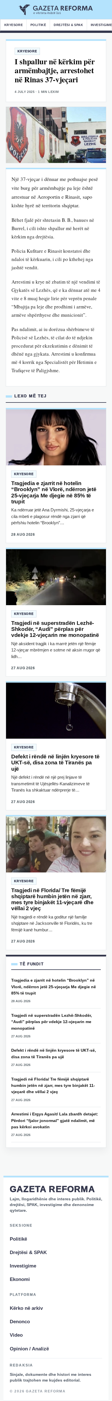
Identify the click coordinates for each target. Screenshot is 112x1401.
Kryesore (13, 25)
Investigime (23, 1266)
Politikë (38, 25)
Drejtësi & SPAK (68, 25)
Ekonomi (20, 1279)
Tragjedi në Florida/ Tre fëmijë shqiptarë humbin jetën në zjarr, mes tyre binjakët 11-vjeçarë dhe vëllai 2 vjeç (52, 899)
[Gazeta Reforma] (56, 10)
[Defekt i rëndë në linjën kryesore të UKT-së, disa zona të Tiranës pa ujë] (56, 711)
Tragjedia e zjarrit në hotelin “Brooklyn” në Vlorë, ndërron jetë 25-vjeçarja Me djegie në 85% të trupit (53, 492)
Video (16, 1335)
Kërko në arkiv (26, 1308)
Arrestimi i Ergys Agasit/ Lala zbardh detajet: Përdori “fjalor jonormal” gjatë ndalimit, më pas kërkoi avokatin (54, 1120)
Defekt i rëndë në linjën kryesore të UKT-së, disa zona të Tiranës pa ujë (55, 763)
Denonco (20, 1321)
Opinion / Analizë (29, 1349)
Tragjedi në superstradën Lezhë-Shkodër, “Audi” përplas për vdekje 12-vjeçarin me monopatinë (55, 629)
